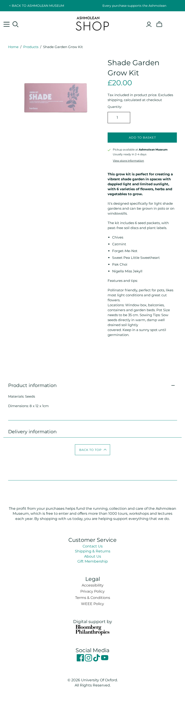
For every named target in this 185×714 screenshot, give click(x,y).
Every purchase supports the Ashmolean (134, 6)
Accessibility (93, 585)
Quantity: (115, 107)
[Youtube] (104, 660)
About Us (92, 556)
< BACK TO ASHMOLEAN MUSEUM (36, 6)
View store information (128, 160)
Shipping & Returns (92, 551)
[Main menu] (6, 24)
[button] (92, 449)
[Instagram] (89, 660)
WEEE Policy (92, 604)
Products (30, 47)
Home (13, 47)
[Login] (149, 24)
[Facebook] (81, 660)
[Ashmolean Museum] (92, 23)
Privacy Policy (92, 591)
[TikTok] (97, 660)
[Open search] (15, 24)
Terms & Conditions (92, 598)
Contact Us (93, 546)
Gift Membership (92, 561)
